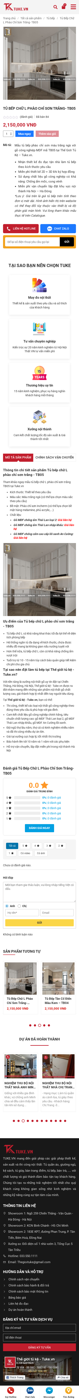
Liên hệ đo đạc (19, 1304)
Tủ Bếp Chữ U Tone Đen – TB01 (57, 1001)
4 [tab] (44, 1025)
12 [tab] (65, 1121)
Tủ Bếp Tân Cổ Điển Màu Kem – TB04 (20, 1001)
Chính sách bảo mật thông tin (28, 1291)
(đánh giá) (26, 116)
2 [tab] (35, 1025)
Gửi (39, 922)
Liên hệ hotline (24, 228)
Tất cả (12, 845)
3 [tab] (39, 1025)
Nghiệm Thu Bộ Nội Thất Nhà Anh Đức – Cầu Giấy (58, 1085)
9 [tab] (51, 1121)
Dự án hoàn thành (20, 1310)
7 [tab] (42, 1121)
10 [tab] (56, 1121)
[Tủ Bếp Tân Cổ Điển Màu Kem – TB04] (20, 978)
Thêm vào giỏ (47, 133)
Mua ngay (24, 133)
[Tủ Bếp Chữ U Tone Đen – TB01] (58, 978)
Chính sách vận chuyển (24, 1279)
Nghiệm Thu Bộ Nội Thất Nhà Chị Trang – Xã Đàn (20, 1085)
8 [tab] (46, 1121)
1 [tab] (30, 1025)
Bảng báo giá (17, 1297)
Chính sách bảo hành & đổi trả (29, 1285)
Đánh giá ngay (39, 828)
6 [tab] (37, 1121)
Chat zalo (61, 228)
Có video (25, 853)
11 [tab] (60, 1121)
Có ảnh (41, 853)
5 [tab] (49, 1025)
